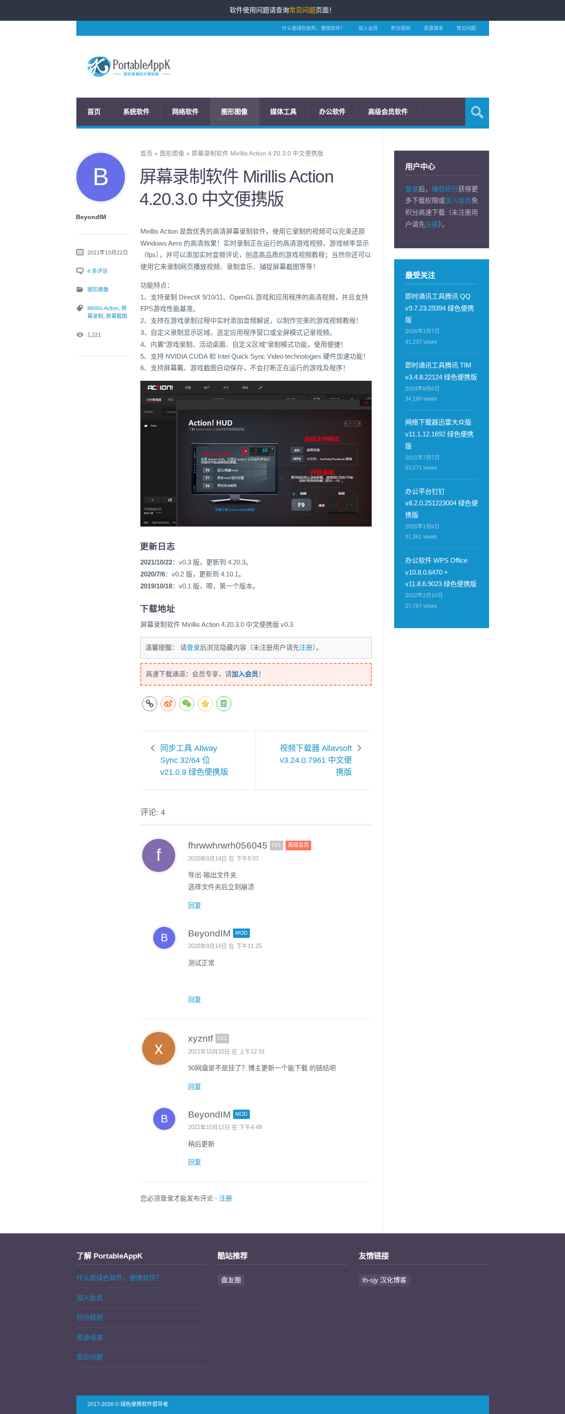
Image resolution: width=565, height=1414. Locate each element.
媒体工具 (283, 111)
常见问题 (466, 28)
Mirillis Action (103, 308)
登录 (193, 647)
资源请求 (433, 28)
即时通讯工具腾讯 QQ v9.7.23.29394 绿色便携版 (439, 308)
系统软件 (136, 111)
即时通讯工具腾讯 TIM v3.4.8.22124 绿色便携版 (441, 371)
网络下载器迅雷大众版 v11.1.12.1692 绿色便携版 (439, 434)
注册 (306, 647)
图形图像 (234, 111)
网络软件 (185, 111)
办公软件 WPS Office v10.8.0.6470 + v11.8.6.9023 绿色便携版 (441, 572)
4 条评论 (97, 271)
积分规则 (401, 28)
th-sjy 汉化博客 (384, 1280)
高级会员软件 (388, 111)
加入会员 (368, 28)
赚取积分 (445, 189)
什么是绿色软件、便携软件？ (313, 28)
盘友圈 (231, 1280)
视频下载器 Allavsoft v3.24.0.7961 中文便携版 (316, 760)
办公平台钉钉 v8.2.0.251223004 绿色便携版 (441, 503)
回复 (194, 905)
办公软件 (332, 111)
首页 (94, 111)
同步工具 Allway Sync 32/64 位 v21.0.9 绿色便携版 (194, 760)
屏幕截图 (116, 316)
